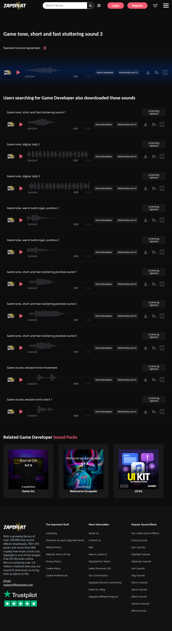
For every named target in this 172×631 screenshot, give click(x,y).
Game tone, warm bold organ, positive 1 (33, 208)
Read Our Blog (97, 589)
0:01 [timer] (76, 76)
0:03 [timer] (76, 224)
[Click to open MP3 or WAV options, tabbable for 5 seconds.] (148, 72)
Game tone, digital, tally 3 (23, 176)
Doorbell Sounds (140, 554)
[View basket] (155, 5)
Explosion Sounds (141, 561)
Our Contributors (98, 575)
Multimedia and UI (128, 72)
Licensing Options (153, 112)
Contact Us (95, 540)
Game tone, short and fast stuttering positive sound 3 (42, 336)
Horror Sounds (139, 582)
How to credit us (98, 554)
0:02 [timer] (76, 192)
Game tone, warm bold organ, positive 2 (33, 240)
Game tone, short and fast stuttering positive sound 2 (42, 304)
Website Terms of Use (58, 554)
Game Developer (105, 72)
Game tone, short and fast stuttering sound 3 (52, 34)
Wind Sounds (138, 610)
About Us (94, 533)
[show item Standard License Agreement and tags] (165, 72)
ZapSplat (30, 76)
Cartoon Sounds (140, 603)
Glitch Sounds (139, 596)
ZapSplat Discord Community (105, 582)
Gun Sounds (138, 547)
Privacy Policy (53, 561)
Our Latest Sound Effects (145, 533)
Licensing (51, 533)
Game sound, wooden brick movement (32, 367)
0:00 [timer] (88, 76)
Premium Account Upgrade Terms (64, 540)
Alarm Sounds (139, 589)
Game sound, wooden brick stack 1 (29, 399)
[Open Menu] (166, 5)
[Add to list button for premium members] (157, 72)
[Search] (90, 5)
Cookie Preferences (57, 575)
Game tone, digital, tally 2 (23, 144)
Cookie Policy (53, 568)
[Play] (18, 72)
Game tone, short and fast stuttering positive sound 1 (42, 272)
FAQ (91, 547)
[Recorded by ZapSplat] (8, 72)
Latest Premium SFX (100, 568)
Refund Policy (53, 547)
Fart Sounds (138, 568)
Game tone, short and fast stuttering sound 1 (36, 112)
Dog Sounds (138, 575)
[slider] (58, 70)
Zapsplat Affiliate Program (103, 596)
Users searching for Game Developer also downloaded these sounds (69, 98)
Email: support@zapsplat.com (18, 582)
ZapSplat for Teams (99, 561)
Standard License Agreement (21, 48)
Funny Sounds (139, 540)
